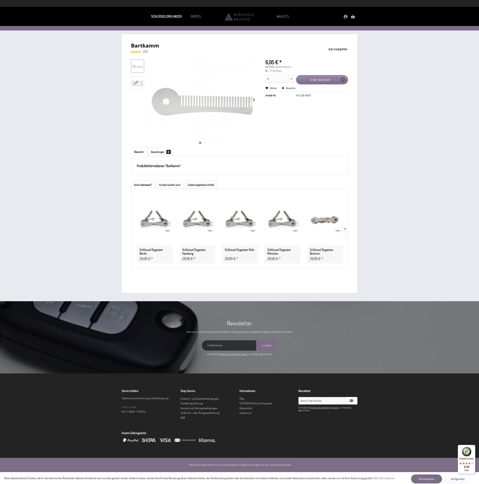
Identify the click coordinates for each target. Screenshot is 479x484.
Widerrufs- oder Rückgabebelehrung (200, 413)
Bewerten (290, 88)
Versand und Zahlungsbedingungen (199, 408)
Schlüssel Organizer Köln (239, 250)
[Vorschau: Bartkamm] (137, 66)
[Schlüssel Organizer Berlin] (155, 220)
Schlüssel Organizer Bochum (321, 251)
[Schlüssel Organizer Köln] (240, 220)
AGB (183, 417)
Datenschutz (246, 408)
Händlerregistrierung (192, 403)
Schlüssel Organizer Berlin (151, 251)
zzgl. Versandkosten (283, 66)
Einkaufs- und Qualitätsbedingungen (200, 398)
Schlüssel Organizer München (279, 251)
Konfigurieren (458, 479)
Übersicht (139, 152)
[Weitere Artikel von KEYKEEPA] (338, 49)
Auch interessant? (143, 185)
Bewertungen (160, 152)
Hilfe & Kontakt (129, 407)
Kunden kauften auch (169, 185)
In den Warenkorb (320, 80)
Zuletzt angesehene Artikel (201, 185)
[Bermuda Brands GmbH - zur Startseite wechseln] (239, 17)
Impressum (246, 413)
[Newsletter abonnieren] (351, 400)
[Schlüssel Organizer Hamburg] (197, 220)
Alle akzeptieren (426, 479)
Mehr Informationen (383, 478)
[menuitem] (166, 16)
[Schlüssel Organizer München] (282, 220)
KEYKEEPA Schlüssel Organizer (256, 403)
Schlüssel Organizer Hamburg (194, 251)
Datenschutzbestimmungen (233, 354)
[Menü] (473, 447)
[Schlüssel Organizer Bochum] (325, 220)
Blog (242, 398)
